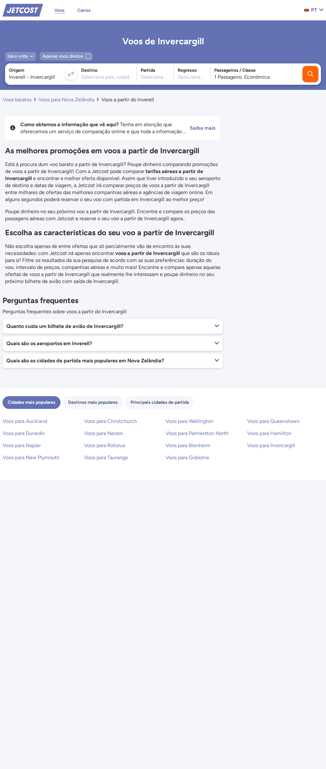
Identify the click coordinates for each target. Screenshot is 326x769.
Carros (84, 10)
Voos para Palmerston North (197, 433)
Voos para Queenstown (273, 421)
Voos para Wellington (189, 421)
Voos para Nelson (103, 433)
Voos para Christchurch (110, 421)
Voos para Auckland (25, 421)
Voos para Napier (22, 445)
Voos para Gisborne (187, 457)
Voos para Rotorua (104, 445)
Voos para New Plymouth (31, 457)
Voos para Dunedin (24, 433)
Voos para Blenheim (188, 445)
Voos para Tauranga (106, 457)
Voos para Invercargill (271, 445)
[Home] (23, 10)
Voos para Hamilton (269, 433)
